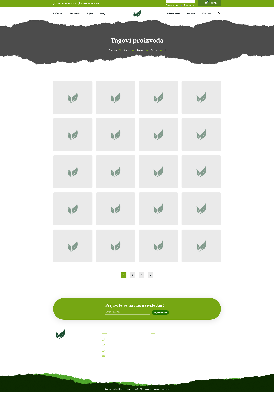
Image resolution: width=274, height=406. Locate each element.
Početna (57, 13)
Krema (149, 176)
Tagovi (140, 50)
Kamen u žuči (111, 101)
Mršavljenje (196, 101)
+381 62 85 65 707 (65, 3)
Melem (106, 138)
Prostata (150, 101)
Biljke (90, 13)
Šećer (105, 176)
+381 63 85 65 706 (90, 3)
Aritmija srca (197, 213)
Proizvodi (74, 13)
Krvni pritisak (150, 211)
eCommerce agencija (152, 389)
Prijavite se (159, 312)
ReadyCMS (166, 389)
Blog (102, 13)
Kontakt (206, 13)
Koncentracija (197, 176)
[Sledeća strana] (150, 275)
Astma (192, 250)
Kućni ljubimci (150, 136)
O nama (191, 13)
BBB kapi (196, 350)
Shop (126, 50)
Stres (105, 250)
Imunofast (197, 356)
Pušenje (64, 176)
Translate (189, 5)
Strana (154, 50)
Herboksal (197, 343)
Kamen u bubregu (65, 99)
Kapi (190, 138)
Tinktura (65, 138)
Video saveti (173, 13)
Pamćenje (65, 213)
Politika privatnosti (162, 371)
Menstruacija (111, 213)
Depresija (65, 250)
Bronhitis (151, 250)
